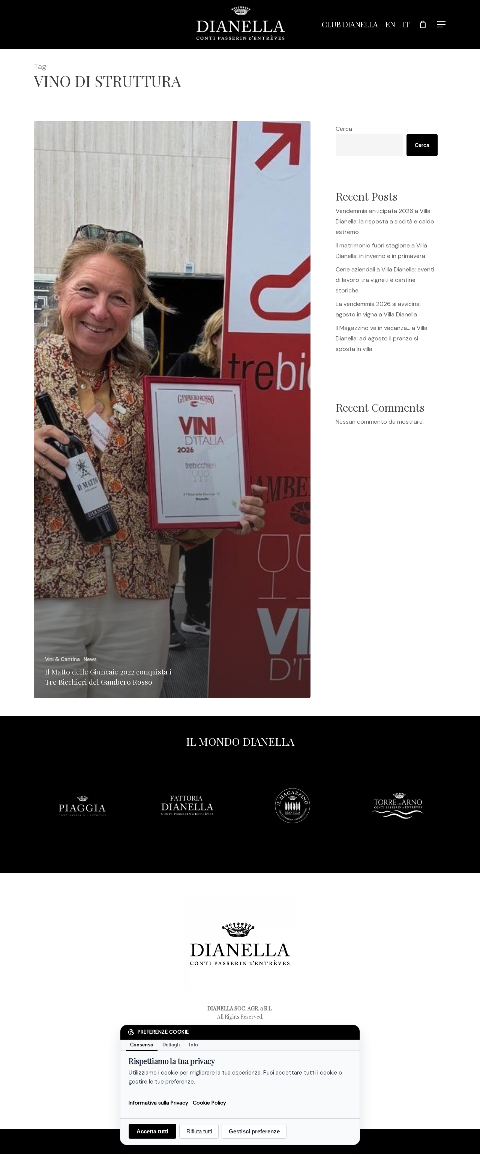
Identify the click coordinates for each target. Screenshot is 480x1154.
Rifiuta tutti (199, 1131)
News (90, 659)
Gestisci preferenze (254, 1131)
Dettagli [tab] (171, 1045)
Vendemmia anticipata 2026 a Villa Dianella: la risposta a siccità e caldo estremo (385, 221)
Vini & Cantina (62, 659)
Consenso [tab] (141, 1045)
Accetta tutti (152, 1131)
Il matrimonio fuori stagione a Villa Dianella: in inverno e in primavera (381, 250)
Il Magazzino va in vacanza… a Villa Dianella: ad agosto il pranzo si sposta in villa (382, 338)
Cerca (344, 129)
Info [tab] (193, 1045)
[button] (441, 24)
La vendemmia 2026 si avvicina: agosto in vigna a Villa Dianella (378, 309)
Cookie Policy (209, 1102)
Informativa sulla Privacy (158, 1102)
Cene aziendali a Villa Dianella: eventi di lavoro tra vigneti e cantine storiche (385, 279)
